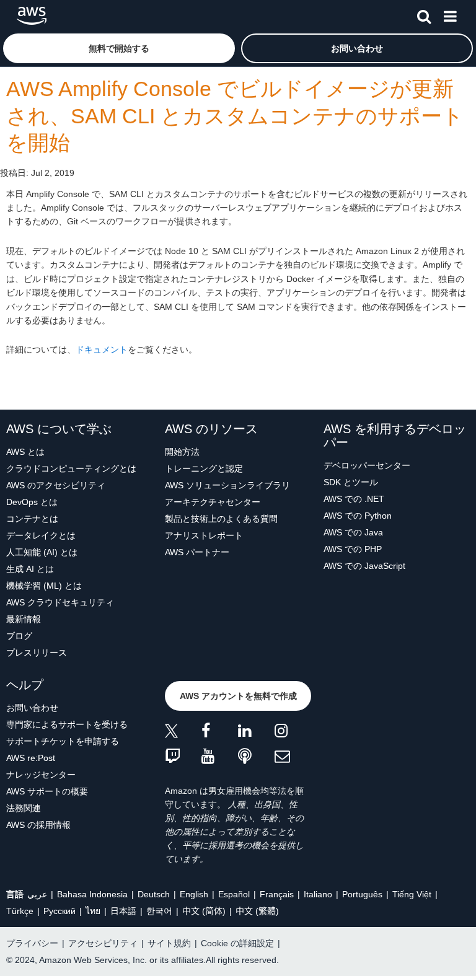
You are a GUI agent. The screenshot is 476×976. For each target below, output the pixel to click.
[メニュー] (450, 14)
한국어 (159, 911)
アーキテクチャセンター (212, 502)
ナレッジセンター (41, 775)
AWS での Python (358, 516)
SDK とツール (351, 482)
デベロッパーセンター (367, 465)
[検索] (424, 14)
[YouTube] (219, 757)
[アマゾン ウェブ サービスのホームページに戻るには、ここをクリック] (31, 16)
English (194, 894)
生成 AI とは (30, 569)
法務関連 (23, 808)
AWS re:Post (30, 758)
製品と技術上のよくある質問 (221, 519)
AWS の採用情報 (38, 825)
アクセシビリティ (103, 943)
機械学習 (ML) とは (44, 586)
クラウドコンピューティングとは (71, 468)
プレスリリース (36, 652)
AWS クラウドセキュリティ (60, 602)
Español (234, 894)
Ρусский (59, 911)
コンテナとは (32, 519)
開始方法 (182, 452)
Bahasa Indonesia (92, 894)
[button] (119, 48)
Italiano (318, 894)
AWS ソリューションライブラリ (227, 485)
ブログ (19, 636)
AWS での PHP (353, 549)
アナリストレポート (204, 535)
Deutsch (154, 894)
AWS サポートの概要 (47, 791)
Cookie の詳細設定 (237, 943)
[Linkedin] (256, 732)
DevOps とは (32, 502)
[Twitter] (183, 732)
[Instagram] (293, 732)
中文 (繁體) (257, 911)
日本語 (123, 911)
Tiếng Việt (411, 894)
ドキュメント (102, 349)
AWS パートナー (197, 552)
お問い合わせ (32, 708)
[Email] (293, 757)
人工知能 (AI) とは (41, 552)
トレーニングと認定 (204, 468)
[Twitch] (183, 757)
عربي (37, 894)
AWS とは (25, 452)
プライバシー (32, 943)
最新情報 (23, 619)
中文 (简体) (204, 911)
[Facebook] (219, 732)
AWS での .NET (354, 499)
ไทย (93, 911)
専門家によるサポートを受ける (67, 724)
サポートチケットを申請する (62, 741)
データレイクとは (41, 535)
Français (277, 894)
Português (362, 894)
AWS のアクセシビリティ (55, 485)
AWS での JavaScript (364, 566)
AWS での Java (353, 532)
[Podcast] (256, 757)
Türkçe (19, 911)
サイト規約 (169, 943)
